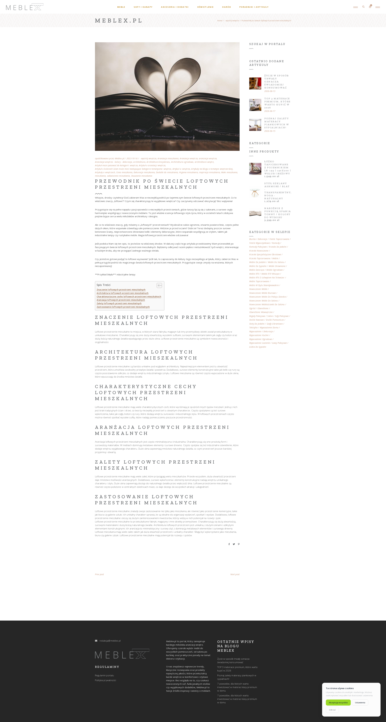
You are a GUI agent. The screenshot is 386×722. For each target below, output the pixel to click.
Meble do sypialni (257, 266)
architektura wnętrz (204, 162)
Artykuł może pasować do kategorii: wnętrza (116, 165)
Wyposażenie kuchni (259, 335)
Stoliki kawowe (256, 320)
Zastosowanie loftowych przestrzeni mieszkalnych (123, 307)
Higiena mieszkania (188, 172)
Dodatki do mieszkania (167, 172)
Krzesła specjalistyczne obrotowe (265, 254)
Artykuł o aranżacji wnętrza (152, 165)
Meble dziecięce (256, 270)
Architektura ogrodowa (182, 162)
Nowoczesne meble (258, 289)
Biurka (252, 239)
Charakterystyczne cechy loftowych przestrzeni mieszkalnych (129, 296)
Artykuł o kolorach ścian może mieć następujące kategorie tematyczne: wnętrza (133, 169)
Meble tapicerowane (259, 281)
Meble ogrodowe (274, 270)
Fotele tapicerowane (279, 239)
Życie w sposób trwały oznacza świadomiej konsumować (276, 81)
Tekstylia (253, 328)
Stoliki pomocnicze (275, 320)
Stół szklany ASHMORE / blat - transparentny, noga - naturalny (278, 191)
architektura (139, 162)
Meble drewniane (277, 266)
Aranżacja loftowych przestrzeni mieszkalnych (121, 300)
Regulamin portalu (104, 675)
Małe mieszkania (229, 172)
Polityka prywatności (105, 680)
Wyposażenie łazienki (259, 343)
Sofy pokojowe (282, 316)
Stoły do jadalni (256, 324)
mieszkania (100, 176)
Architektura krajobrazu (158, 162)
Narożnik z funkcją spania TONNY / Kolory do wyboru (277, 213)
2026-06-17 (269, 111)
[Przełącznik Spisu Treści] (157, 285)
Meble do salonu (276, 262)
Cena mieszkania (124, 172)
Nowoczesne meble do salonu (263, 301)
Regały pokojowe (257, 316)
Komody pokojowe (258, 247)
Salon (270, 316)
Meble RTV (254, 274)
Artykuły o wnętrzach (105, 172)
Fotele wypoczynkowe (259, 243)
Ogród (252, 308)
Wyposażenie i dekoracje (261, 331)
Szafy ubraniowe (275, 324)
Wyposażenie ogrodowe (260, 339)
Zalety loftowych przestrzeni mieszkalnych (119, 303)
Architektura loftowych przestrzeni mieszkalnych (123, 293)
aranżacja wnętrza (208, 158)
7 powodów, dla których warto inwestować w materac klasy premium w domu (237, 687)
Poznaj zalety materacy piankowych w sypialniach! (276, 123)
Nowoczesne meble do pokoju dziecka (267, 297)
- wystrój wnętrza (232, 21)
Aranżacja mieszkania (168, 158)
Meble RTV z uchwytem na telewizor (267, 278)
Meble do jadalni (257, 262)
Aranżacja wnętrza (189, 158)
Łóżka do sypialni (257, 347)
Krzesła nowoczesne (259, 251)
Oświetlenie (263, 308)
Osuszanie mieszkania (141, 176)
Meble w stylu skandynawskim (264, 285)
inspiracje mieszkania (209, 172)
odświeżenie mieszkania (118, 176)
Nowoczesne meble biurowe (262, 293)
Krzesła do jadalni (277, 247)
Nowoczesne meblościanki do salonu (267, 304)
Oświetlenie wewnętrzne (261, 312)
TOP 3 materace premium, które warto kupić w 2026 (277, 103)
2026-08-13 (269, 91)
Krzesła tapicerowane (259, 258)
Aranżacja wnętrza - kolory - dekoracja (113, 162)
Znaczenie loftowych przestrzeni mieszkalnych (121, 289)
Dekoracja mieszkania (144, 172)
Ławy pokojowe (279, 343)
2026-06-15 (269, 131)
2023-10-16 (132, 158)
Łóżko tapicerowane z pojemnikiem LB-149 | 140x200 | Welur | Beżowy (277, 167)
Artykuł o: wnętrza (181, 169)
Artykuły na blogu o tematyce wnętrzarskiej (212, 169)
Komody (276, 243)
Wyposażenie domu (269, 328)
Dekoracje (262, 239)
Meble (275, 258)
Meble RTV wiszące (270, 274)
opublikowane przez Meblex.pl (109, 158)
